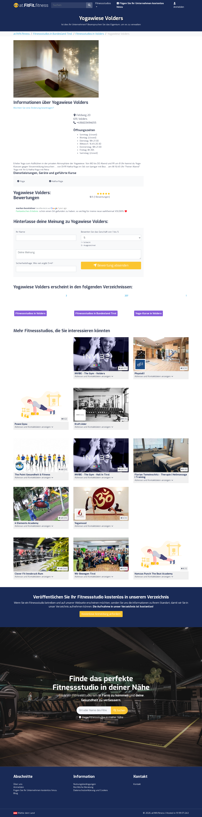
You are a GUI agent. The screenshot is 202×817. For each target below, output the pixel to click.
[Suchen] (89, 5)
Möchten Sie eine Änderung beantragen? (33, 108)
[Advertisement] (146, 62)
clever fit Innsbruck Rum (29, 573)
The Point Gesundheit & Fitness (32, 474)
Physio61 (139, 373)
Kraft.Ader (81, 424)
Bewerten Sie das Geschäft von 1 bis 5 (100, 232)
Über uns (17, 784)
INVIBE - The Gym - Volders (90, 373)
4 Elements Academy (26, 523)
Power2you (21, 424)
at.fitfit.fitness (21, 33)
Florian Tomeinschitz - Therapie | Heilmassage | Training (161, 476)
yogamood (80, 523)
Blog (15, 793)
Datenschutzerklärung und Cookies (90, 790)
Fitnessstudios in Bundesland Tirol (52, 33)
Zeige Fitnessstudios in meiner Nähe (102, 717)
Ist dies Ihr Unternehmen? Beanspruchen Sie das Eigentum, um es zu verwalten (101, 24)
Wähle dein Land (26, 813)
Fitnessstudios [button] (103, 3)
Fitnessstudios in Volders (90, 33)
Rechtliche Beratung (83, 787)
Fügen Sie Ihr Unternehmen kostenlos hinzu (140, 5)
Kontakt (137, 784)
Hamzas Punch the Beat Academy (153, 573)
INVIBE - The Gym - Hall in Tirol (92, 474)
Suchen (120, 710)
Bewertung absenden (112, 265)
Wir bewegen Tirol (85, 573)
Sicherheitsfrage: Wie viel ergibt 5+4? (34, 263)
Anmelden (178, 7)
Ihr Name (20, 232)
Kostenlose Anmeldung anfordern (101, 614)
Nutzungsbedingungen (84, 784)
